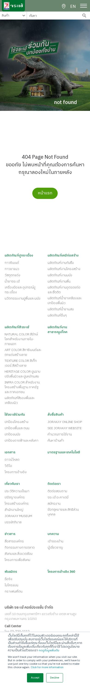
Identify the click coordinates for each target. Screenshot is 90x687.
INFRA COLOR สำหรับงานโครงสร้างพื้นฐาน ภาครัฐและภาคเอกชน (22, 387)
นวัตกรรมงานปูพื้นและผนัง (22, 298)
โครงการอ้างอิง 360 (61, 571)
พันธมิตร (11, 571)
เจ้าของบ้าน (55, 541)
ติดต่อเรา (54, 483)
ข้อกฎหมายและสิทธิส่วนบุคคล (63, 512)
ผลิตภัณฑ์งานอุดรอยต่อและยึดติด (64, 290)
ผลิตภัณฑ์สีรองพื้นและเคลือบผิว (20, 400)
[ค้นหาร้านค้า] (64, 6)
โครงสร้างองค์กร (17, 503)
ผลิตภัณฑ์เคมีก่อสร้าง (63, 255)
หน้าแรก (45, 193)
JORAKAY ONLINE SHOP (65, 422)
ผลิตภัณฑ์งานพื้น (59, 281)
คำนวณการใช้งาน (60, 434)
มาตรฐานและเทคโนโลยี (64, 452)
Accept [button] (35, 678)
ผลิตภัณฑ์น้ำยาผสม (61, 309)
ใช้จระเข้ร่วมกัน (15, 414)
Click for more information (47, 667)
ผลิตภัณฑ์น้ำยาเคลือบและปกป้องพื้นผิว (65, 300)
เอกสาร (10, 452)
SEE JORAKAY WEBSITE (65, 428)
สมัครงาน (54, 503)
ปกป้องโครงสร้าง (16, 422)
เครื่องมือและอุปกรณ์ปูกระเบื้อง (20, 290)
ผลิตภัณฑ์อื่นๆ (57, 315)
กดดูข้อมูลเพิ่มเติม (49, 650)
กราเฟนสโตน (13, 591)
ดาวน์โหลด (12, 459)
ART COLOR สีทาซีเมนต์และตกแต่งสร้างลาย (23, 352)
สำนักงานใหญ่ (14, 509)
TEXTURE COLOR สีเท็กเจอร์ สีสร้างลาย (21, 363)
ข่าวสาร (10, 534)
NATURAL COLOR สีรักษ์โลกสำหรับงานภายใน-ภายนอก (21, 339)
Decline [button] (54, 678)
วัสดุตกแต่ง (12, 275)
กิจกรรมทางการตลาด (20, 547)
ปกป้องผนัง (12, 434)
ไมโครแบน (11, 585)
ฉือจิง (8, 579)
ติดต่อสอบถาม (57, 491)
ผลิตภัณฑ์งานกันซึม (61, 262)
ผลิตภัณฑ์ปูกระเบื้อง (19, 255)
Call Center (13, 626)
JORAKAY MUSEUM (18, 516)
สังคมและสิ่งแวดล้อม (19, 553)
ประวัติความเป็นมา (17, 491)
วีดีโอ (8, 465)
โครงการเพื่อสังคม (17, 560)
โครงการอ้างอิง (16, 472)
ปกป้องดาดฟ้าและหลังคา (21, 440)
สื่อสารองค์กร (14, 541)
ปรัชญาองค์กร (15, 497)
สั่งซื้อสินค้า (56, 414)
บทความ (53, 534)
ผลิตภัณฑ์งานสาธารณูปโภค (57, 329)
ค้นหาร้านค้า (56, 440)
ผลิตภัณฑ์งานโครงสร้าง (64, 269)
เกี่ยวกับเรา (12, 483)
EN (73, 6)
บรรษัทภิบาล (13, 522)
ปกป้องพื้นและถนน (17, 428)
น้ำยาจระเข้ (12, 281)
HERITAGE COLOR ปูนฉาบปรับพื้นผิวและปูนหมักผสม (22, 374)
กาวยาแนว (12, 269)
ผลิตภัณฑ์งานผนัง (60, 275)
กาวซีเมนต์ (12, 262)
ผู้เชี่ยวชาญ (55, 547)
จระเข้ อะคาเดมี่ (58, 497)
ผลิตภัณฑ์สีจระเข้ (17, 327)
